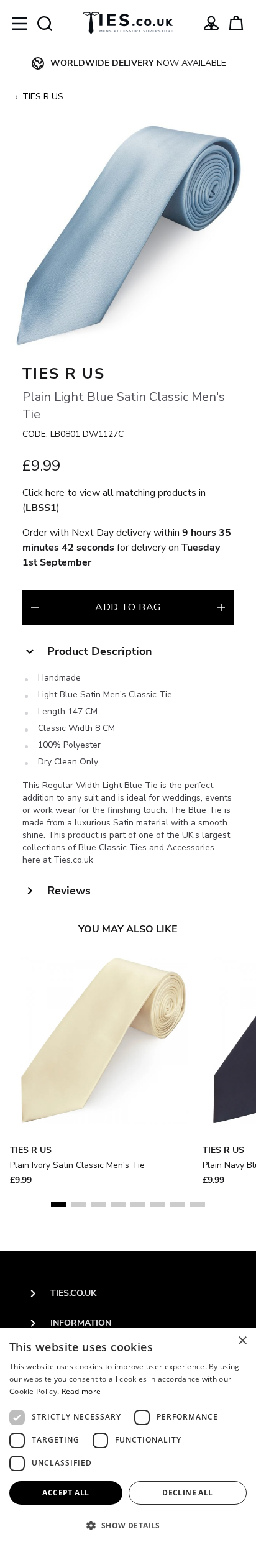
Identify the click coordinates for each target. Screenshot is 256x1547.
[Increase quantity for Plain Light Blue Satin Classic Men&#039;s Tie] (221, 607)
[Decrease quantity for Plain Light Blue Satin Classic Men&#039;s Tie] (34, 607)
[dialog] (128, 1437)
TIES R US (42, 97)
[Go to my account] (211, 23)
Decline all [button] (187, 1492)
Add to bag (127, 607)
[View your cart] (236, 23)
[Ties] (128, 23)
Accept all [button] (65, 1492)
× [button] (242, 1341)
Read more (81, 1391)
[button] (128, 1525)
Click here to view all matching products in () (114, 500)
